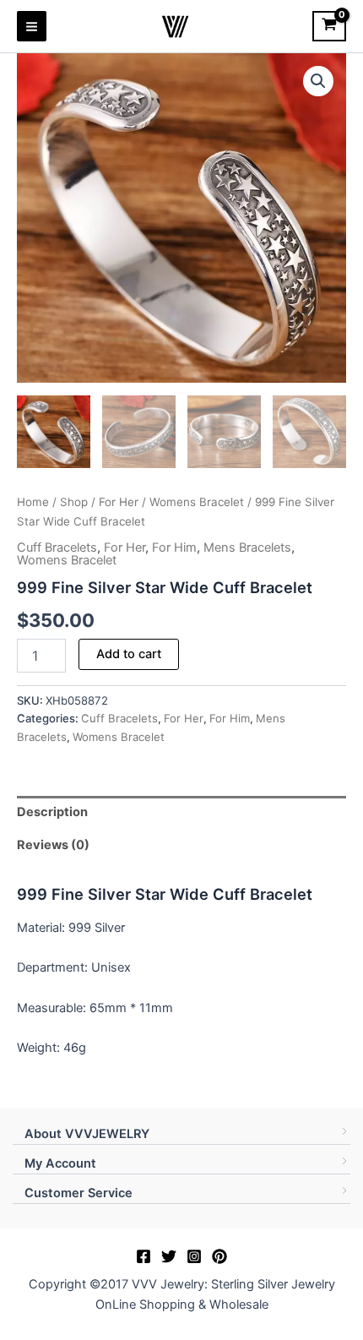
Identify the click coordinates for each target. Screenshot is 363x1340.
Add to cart (128, 654)
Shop (74, 502)
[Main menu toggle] (31, 26)
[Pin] (219, 1256)
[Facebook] (143, 1256)
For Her (118, 502)
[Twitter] (168, 1256)
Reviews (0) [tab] (53, 844)
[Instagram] (194, 1256)
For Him (174, 547)
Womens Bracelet (196, 502)
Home (33, 502)
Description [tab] (52, 812)
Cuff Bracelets (57, 547)
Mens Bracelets (247, 547)
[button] (318, 81)
